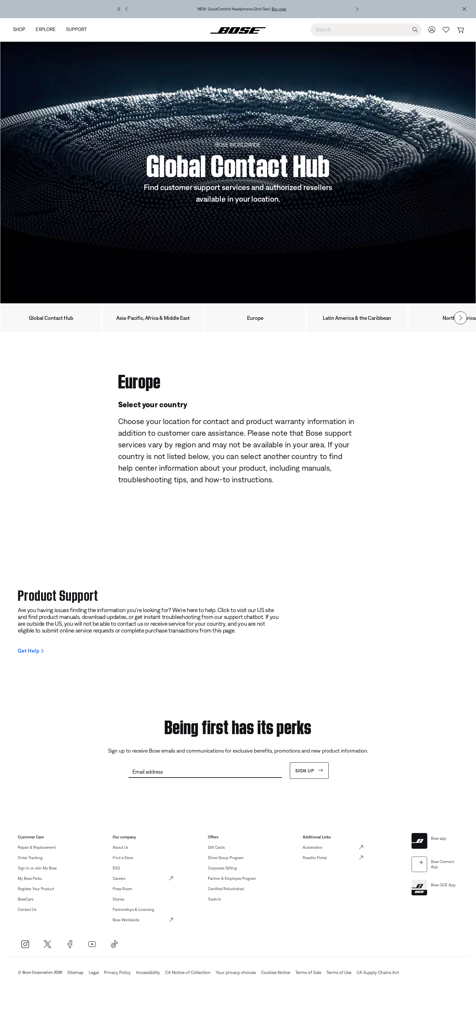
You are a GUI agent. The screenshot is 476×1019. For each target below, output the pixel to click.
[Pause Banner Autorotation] (118, 9)
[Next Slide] (460, 317)
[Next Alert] (357, 9)
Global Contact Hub (51, 318)
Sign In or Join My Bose (37, 868)
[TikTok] (114, 944)
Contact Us (27, 909)
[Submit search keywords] (415, 30)
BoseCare (25, 899)
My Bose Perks (30, 878)
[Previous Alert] (126, 9)
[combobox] (366, 29)
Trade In (214, 899)
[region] (242, 9)
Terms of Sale (308, 972)
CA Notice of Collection (187, 972)
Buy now (279, 9)
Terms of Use (338, 972)
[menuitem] (21, 30)
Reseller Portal (315, 858)
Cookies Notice (275, 972)
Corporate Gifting (222, 868)
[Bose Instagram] (25, 944)
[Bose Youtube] (92, 944)
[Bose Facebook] (69, 944)
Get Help (28, 651)
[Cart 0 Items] (460, 30)
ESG (116, 868)
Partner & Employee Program (232, 878)
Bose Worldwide (126, 920)
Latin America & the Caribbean (357, 318)
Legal (94, 972)
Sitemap (75, 972)
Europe (255, 318)
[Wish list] (446, 29)
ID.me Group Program (226, 858)
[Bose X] (47, 944)
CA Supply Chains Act (378, 972)
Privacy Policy (117, 972)
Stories (118, 899)
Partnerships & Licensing (133, 909)
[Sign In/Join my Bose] (432, 29)
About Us (120, 847)
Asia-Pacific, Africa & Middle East (153, 318)
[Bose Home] (238, 30)
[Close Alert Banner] (464, 9)
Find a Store (123, 858)
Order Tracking (30, 858)
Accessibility (148, 972)
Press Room (122, 889)
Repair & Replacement (37, 847)
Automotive (312, 847)
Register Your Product (36, 889)
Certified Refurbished (226, 889)
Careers (119, 878)
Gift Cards (216, 847)
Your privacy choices (236, 972)
